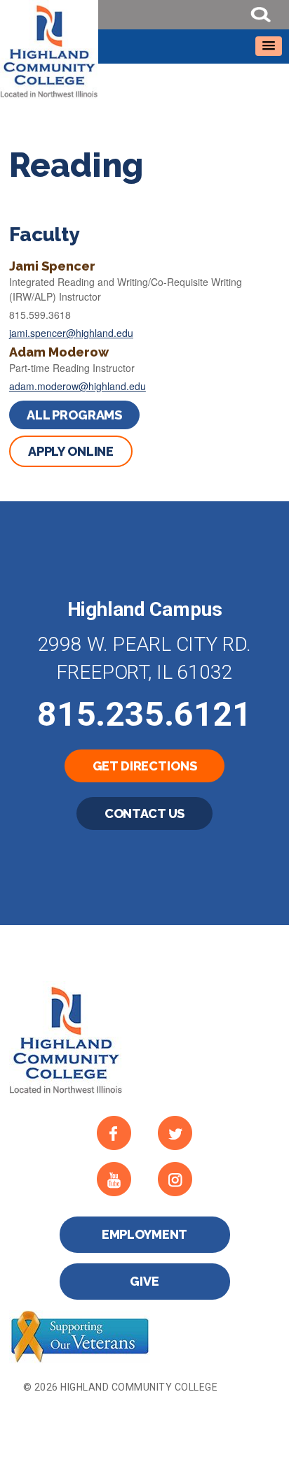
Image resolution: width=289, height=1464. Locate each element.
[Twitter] (182, 1133)
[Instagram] (182, 1179)
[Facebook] (121, 1133)
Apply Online (71, 451)
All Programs (74, 415)
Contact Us (145, 813)
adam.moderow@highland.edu (77, 386)
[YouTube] (121, 1179)
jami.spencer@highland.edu (71, 333)
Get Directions (145, 766)
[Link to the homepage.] (144, 49)
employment (145, 1234)
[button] (268, 46)
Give (144, 1281)
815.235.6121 (144, 714)
